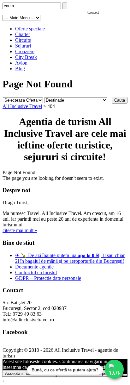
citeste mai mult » (20, 230)
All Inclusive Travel (22, 106)
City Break (26, 57)
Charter (22, 34)
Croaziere (24, 51)
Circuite (23, 40)
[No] (124, 375)
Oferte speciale (30, 28)
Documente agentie (34, 266)
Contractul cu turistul (36, 272)
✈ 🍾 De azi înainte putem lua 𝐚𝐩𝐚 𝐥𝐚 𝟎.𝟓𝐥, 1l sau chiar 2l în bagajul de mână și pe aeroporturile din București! (70, 258)
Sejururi (23, 45)
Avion (21, 63)
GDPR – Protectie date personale (48, 278)
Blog (20, 68)
